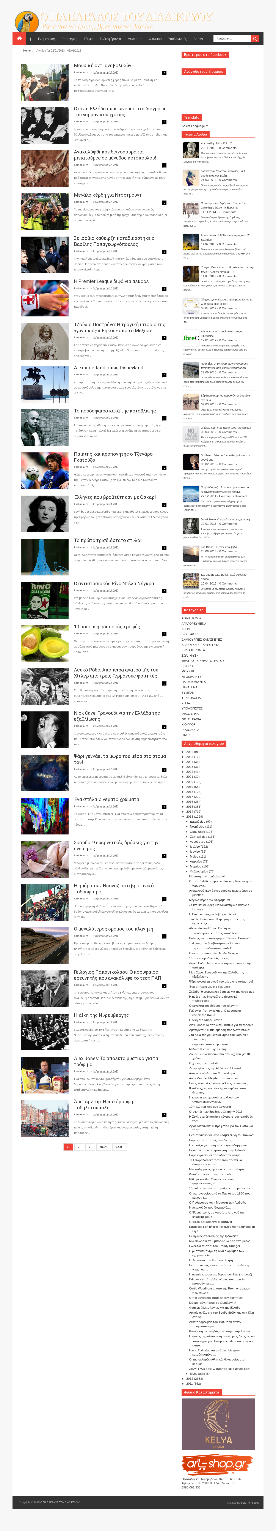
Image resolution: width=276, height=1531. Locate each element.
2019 (190, 786)
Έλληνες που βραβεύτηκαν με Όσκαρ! (115, 497)
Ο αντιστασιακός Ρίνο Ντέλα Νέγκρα (114, 583)
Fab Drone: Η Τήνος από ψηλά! (219, 547)
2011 (190, 1383)
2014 (190, 811)
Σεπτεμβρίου (199, 836)
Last (119, 1147)
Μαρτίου (196, 866)
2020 (190, 782)
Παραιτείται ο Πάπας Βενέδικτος (210, 1140)
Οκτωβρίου (198, 831)
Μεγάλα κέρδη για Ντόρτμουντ (108, 195)
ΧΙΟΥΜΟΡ (189, 724)
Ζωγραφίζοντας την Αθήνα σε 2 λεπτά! (215, 1068)
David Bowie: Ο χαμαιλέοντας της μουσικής (226, 519)
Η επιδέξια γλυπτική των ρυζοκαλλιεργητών (218, 1145)
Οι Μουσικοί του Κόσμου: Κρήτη (211, 1260)
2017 (190, 796)
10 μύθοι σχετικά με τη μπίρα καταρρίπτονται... (220, 1188)
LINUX (186, 735)
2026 (190, 752)
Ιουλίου (195, 846)
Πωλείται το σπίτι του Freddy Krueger (214, 1246)
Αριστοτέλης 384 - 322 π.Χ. (216, 143)
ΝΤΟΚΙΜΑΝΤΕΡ (192, 676)
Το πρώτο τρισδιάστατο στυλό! (107, 540)
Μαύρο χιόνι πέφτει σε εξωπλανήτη (213, 1302)
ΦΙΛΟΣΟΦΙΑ (190, 714)
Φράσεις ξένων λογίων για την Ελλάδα (214, 1307)
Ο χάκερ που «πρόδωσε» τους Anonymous (226, 427)
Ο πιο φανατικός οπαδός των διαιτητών (216, 1297)
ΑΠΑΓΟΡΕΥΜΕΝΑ (194, 623)
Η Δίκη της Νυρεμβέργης (101, 1015)
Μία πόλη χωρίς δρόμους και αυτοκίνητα (216, 1169)
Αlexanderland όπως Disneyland (108, 367)
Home (27, 50)
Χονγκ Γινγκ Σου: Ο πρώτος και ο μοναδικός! (219, 1368)
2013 (190, 816)
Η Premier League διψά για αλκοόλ (111, 281)
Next (103, 1147)
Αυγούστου (198, 841)
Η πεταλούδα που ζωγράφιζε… (210, 1207)
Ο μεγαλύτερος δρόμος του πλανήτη (113, 929)
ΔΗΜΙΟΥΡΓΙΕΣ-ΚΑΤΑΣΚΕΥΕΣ (202, 639)
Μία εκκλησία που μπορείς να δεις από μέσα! (219, 1241)
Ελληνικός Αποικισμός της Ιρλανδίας (213, 1236)
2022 (190, 771)
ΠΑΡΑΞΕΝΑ (189, 687)
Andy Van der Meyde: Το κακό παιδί (213, 1078)
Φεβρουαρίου (199, 871)
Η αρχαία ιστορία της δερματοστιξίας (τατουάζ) (220, 1274)
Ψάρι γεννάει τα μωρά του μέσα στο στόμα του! (221, 981)
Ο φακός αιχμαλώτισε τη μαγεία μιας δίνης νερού (222, 1336)
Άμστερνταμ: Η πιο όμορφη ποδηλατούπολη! (219, 1030)
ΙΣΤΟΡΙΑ (187, 666)
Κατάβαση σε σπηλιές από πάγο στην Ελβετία (220, 1331)
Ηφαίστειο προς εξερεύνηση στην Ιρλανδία (217, 1150)
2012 (190, 1378)
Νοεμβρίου (197, 826)
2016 (190, 801)
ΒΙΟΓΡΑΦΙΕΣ (190, 634)
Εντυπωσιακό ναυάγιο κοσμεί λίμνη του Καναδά (221, 1135)
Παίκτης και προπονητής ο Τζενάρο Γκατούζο (220, 938)
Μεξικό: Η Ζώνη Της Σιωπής (208, 1049)
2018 (190, 791)
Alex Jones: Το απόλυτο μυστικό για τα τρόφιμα (221, 1025)
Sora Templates (250, 1502)
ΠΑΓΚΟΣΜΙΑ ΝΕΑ (194, 682)
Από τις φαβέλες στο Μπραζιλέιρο (212, 1073)
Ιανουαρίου (198, 1373)
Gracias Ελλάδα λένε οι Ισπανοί (210, 1221)
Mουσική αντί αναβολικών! (103, 65)
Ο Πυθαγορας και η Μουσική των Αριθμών (217, 1202)
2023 (190, 766)
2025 (190, 756)
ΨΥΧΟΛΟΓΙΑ (190, 730)
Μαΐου (194, 856)
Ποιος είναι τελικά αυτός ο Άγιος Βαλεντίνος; (218, 1083)
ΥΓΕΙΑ (186, 703)
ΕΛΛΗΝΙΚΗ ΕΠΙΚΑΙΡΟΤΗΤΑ (200, 644)
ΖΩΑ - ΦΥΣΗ (190, 655)
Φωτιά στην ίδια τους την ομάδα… (212, 1174)
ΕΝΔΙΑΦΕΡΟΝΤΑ (193, 650)
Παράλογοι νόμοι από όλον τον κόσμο (214, 1155)
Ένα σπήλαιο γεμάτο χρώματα (106, 799)
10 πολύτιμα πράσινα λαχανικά (210, 1106)
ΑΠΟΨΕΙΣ (188, 629)
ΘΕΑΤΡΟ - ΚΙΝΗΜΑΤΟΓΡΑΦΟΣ (203, 660)
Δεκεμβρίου (198, 821)
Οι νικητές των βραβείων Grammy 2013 (216, 1111)
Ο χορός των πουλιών (204, 1063)
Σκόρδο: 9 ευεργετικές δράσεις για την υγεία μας (221, 991)
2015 (190, 806)
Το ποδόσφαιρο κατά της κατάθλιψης (115, 411)
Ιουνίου (195, 851)
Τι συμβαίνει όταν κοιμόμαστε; (209, 1044)
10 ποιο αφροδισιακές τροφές (107, 626)
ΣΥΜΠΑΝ (188, 692)
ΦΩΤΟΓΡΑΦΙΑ (191, 719)
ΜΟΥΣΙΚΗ (188, 671)
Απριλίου (196, 861)
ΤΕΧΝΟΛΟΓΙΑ (191, 698)
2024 (190, 761)
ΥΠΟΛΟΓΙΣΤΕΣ (192, 708)
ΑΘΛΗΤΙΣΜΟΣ (192, 618)
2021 (190, 776)
